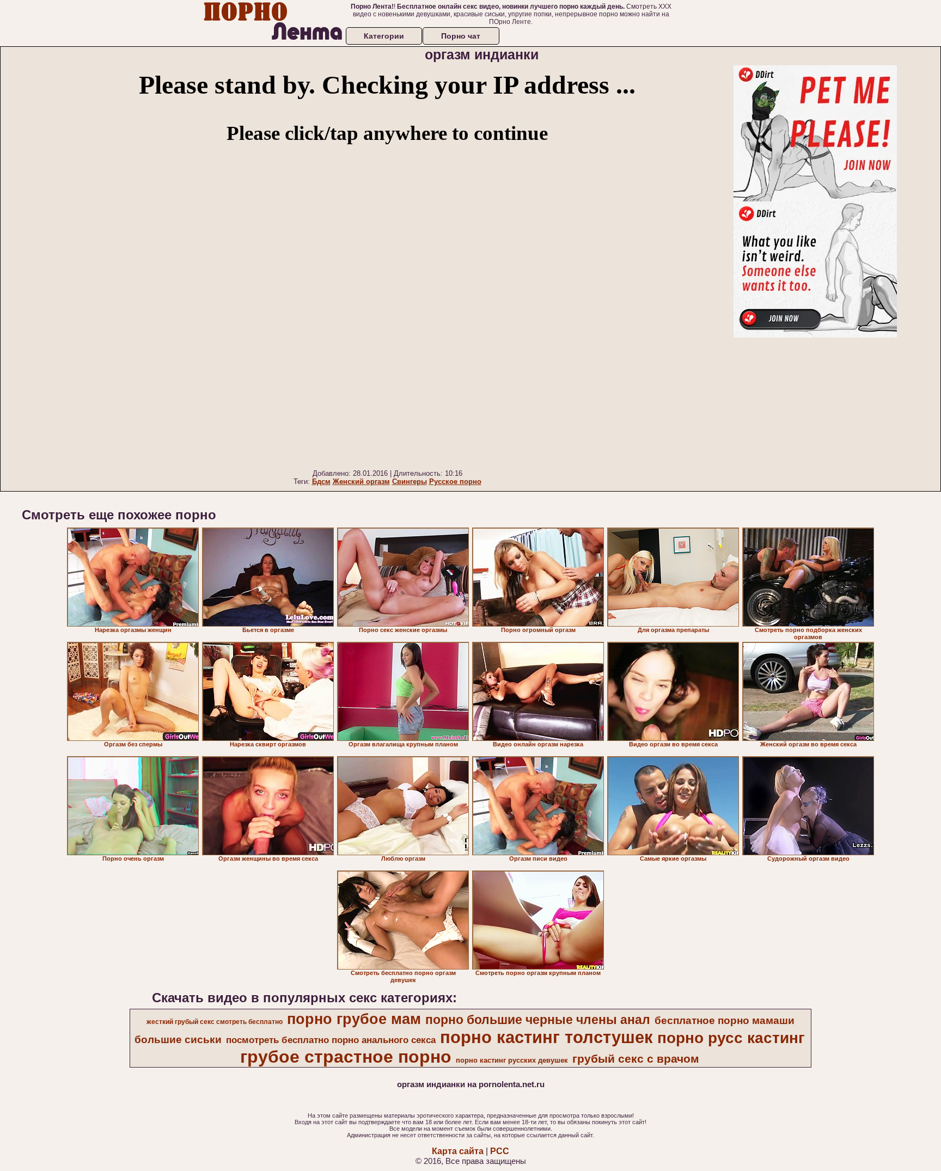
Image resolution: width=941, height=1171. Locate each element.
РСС (499, 1151)
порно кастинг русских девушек (512, 1060)
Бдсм (321, 481)
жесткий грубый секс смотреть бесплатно (214, 1022)
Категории (384, 36)
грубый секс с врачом (635, 1058)
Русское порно (455, 481)
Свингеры (409, 481)
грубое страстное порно (345, 1056)
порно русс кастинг (731, 1037)
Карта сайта (458, 1151)
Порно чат (460, 36)
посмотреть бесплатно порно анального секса (331, 1039)
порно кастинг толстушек (546, 1037)
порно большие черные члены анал (537, 1020)
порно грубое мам (354, 1019)
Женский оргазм (361, 481)
